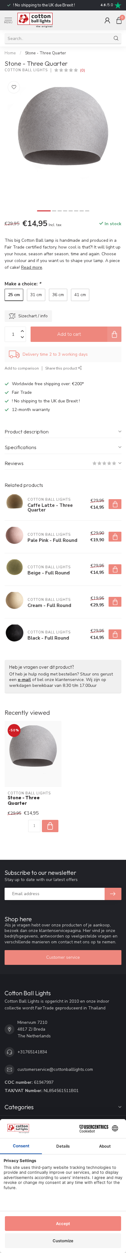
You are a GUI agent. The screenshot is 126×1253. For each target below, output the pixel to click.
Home (10, 53)
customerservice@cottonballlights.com (55, 1069)
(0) (82, 70)
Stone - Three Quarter (45, 53)
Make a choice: (23, 283)
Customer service (63, 957)
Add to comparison (22, 368)
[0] (119, 20)
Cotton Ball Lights (26, 70)
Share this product (61, 368)
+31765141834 (32, 1052)
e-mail (24, 680)
